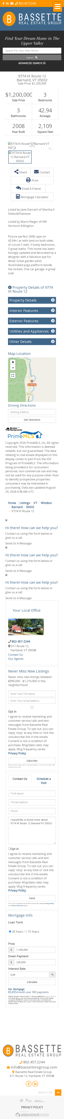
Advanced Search (30, 63)
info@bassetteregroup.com (34, 1067)
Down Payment (18, 956)
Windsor (46, 503)
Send (32, 898)
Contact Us (15, 655)
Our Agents (15, 659)
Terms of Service (17, 905)
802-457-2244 (21, 641)
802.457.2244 (27, 3)
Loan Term (15, 922)
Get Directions (32, 419)
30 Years (17, 932)
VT (35, 503)
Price (11, 944)
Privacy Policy (17, 753)
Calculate (32, 982)
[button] (32, 57)
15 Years (33, 932)
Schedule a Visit (44, 781)
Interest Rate (17, 969)
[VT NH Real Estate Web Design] (32, 1114)
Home (12, 503)
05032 (30, 507)
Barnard (17, 507)
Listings (25, 503)
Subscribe (32, 760)
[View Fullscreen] (12, 375)
